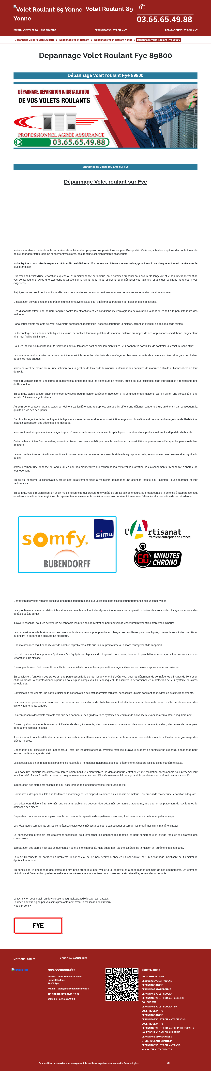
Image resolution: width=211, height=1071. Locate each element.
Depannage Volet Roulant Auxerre (35, 30)
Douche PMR (149, 1002)
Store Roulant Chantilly (157, 1041)
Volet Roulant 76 (152, 1011)
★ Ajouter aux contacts (157, 1049)
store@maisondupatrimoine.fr (73, 988)
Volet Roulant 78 (152, 1023)
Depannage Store (152, 985)
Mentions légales (24, 959)
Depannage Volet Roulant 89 (159, 1006)
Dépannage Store (152, 1015)
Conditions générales (73, 958)
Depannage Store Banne (156, 989)
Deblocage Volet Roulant (157, 981)
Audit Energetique (153, 976)
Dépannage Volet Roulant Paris (161, 1045)
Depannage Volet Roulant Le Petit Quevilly (168, 1028)
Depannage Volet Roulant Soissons (164, 1019)
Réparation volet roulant (181, 30)
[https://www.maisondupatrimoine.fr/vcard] (122, 984)
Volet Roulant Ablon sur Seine (161, 1032)
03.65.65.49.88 (71, 993)
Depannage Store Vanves (157, 1036)
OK (168, 1063)
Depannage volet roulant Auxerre (163, 998)
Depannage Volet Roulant (111, 30)
